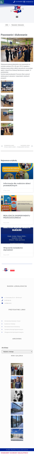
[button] (17, 17)
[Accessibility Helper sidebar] (2, 2)
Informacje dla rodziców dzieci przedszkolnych (17, 184)
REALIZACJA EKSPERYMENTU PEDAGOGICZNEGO (16, 217)
